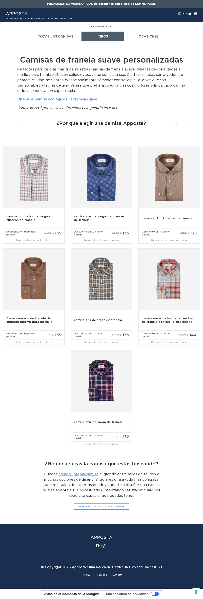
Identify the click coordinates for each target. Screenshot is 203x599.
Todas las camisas (55, 36)
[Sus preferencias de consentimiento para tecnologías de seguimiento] (196, 592)
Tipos (103, 36)
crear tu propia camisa (78, 474)
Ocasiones (149, 36)
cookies (101, 575)
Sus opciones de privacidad (127, 594)
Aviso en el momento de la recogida (72, 594)
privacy (85, 575)
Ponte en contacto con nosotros (101, 506)
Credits (117, 575)
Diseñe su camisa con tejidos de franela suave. (57, 99)
